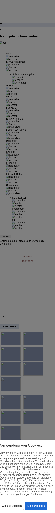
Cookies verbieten (12, 506)
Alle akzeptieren (36, 506)
